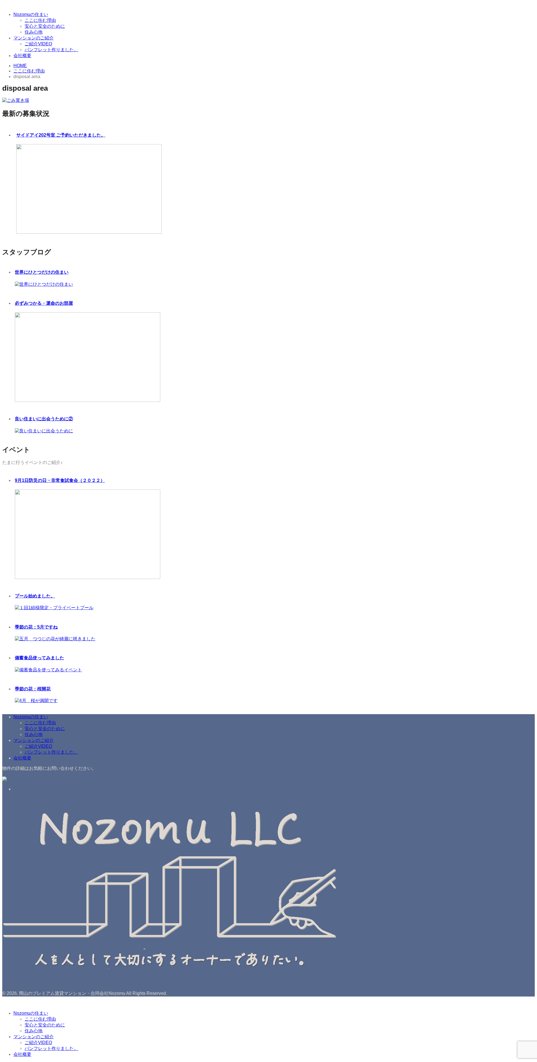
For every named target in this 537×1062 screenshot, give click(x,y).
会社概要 (22, 55)
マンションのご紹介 (33, 38)
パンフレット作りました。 (51, 49)
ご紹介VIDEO (38, 43)
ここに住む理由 (40, 20)
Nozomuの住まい (30, 14)
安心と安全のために (45, 26)
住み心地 (34, 32)
